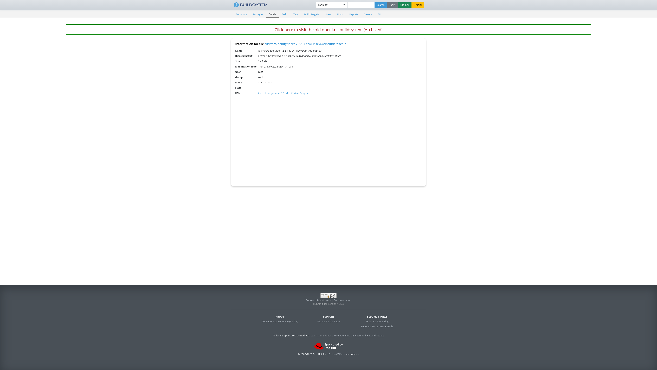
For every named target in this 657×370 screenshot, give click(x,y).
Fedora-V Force (336, 354)
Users (328, 14)
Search (368, 14)
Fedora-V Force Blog (377, 321)
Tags (295, 14)
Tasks (285, 14)
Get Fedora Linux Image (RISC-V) (280, 321)
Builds (272, 14)
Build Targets (311, 14)
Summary (241, 14)
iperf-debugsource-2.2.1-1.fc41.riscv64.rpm (283, 93)
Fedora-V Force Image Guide (377, 326)
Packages (258, 14)
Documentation (342, 300)
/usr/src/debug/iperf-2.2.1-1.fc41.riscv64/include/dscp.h (305, 44)
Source (310, 300)
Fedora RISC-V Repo (328, 321)
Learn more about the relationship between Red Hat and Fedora (347, 335)
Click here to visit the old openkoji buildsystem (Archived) (329, 29)
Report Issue (324, 300)
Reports (353, 14)
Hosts (340, 14)
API (379, 14)
